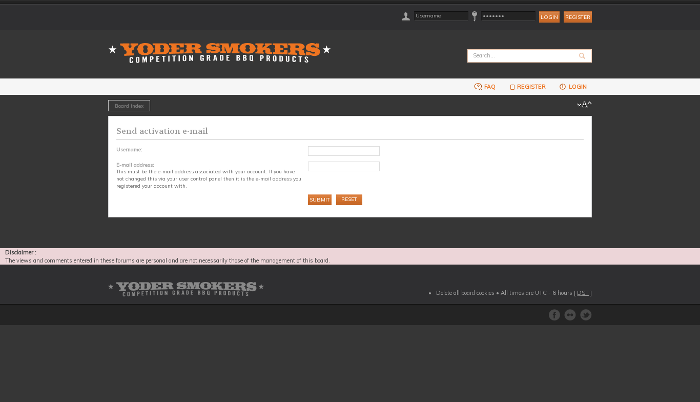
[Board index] (223, 47)
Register (577, 17)
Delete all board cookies (465, 292)
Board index (129, 106)
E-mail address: (135, 165)
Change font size (584, 104)
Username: (129, 149)
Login (577, 86)
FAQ (489, 86)
